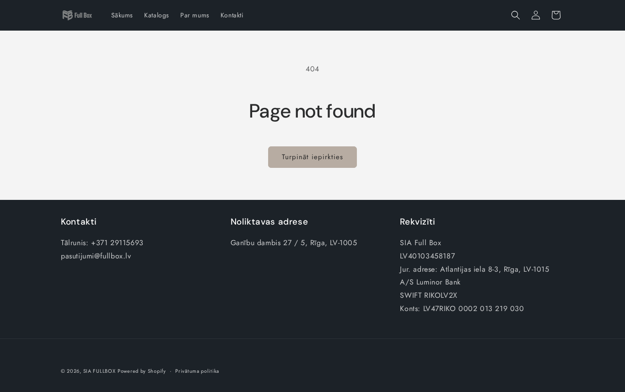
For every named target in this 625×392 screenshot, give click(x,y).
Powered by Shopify (142, 371)
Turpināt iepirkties (312, 157)
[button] (516, 15)
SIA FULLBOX (99, 371)
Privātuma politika (197, 371)
